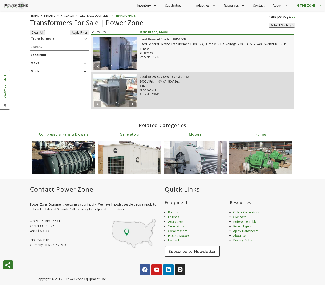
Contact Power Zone (61, 189)
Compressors (177, 231)
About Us (240, 235)
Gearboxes (176, 221)
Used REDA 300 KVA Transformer (165, 76)
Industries (205, 5)
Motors (195, 134)
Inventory (147, 5)
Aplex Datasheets (245, 231)
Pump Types (242, 226)
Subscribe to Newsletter (192, 251)
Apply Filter (79, 32)
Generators (129, 134)
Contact (259, 5)
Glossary (239, 217)
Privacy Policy (243, 240)
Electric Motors (179, 235)
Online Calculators (246, 212)
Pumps (261, 134)
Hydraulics (175, 240)
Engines (173, 217)
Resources (234, 5)
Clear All (37, 32)
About (280, 5)
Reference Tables (245, 221)
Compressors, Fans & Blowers (63, 134)
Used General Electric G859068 (163, 39)
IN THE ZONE (309, 5)
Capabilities (176, 5)
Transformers (59, 39)
